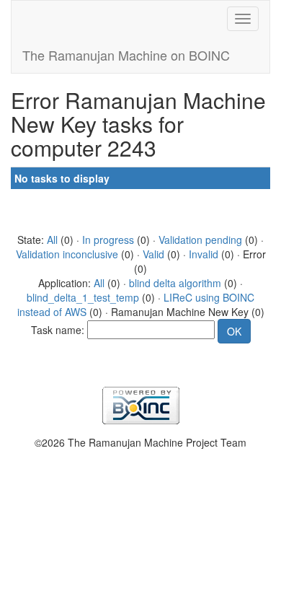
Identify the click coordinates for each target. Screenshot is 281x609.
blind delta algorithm (175, 283)
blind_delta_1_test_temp (83, 297)
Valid (153, 254)
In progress (108, 239)
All (52, 239)
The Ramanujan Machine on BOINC (126, 54)
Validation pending (200, 239)
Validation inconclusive (67, 254)
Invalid (203, 254)
